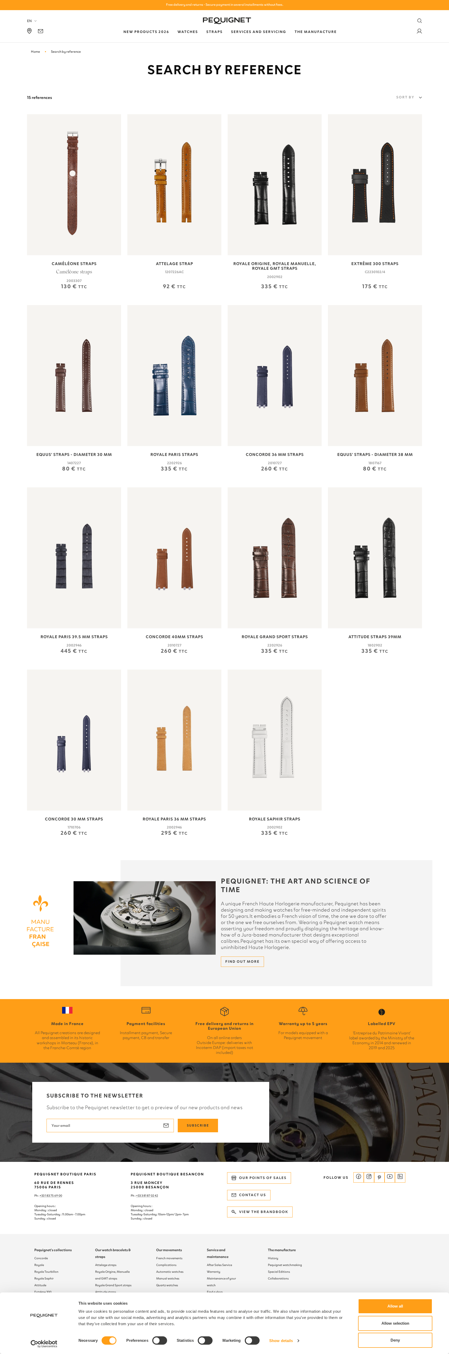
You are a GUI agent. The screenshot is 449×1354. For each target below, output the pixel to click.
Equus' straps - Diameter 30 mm (74, 454)
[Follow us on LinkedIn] (400, 1177)
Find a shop (215, 1292)
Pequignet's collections (53, 1250)
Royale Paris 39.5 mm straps (74, 637)
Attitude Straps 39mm (374, 637)
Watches (187, 32)
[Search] (419, 20)
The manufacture (282, 1250)
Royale (39, 1265)
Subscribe (198, 1125)
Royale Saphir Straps (274, 819)
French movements (169, 1258)
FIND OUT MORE (242, 961)
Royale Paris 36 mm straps (174, 819)
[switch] (159, 1340)
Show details (281, 1340)
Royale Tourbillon (46, 1272)
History (273, 1258)
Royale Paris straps (174, 454)
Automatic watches (169, 1272)
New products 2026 (146, 32)
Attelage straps (105, 1265)
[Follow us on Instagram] (369, 1177)
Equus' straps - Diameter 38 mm (375, 454)
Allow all (395, 1306)
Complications (166, 1265)
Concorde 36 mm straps (275, 454)
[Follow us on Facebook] (358, 1177)
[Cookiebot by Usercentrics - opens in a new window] (44, 1344)
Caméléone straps (74, 263)
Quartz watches (167, 1285)
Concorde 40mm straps (174, 637)
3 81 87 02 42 (149, 1195)
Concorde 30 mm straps (74, 819)
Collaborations (278, 1278)
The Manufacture (316, 32)
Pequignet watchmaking (285, 1265)
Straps (214, 32)
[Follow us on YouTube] (390, 1177)
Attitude (40, 1285)
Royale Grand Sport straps (275, 637)
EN (29, 21)
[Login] (419, 32)
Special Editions (279, 1272)
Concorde (41, 1258)
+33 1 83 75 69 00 (51, 1195)
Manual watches (167, 1278)
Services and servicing (258, 32)
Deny (395, 1340)
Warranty (213, 1272)
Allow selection (395, 1323)
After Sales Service (219, 1265)
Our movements (169, 1250)
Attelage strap (174, 263)
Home (35, 51)
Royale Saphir (44, 1278)
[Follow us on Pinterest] (379, 1177)
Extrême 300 (42, 1292)
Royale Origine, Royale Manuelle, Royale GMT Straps (274, 266)
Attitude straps (105, 1292)
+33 (138, 1195)
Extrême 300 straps (375, 263)
